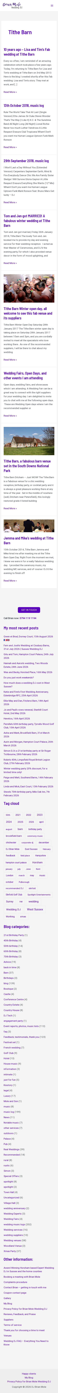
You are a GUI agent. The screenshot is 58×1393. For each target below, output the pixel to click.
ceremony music (35, 836)
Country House (11, 1010)
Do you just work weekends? (19, 677)
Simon (7, 1170)
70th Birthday (11, 956)
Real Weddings (11, 1149)
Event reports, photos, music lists (21, 1026)
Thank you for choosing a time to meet (24, 1330)
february (47, 849)
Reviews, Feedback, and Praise (20, 1314)
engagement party (13, 1020)
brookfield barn (14, 835)
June (28, 869)
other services (11, 1128)
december (44, 842)
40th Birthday (11, 940)
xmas (23, 916)
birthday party (35, 829)
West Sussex (35, 909)
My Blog (8, 1303)
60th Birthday (11, 951)
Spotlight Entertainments (39, 894)
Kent (38, 869)
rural (6, 1160)
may (32, 875)
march (22, 875)
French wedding (12, 1047)
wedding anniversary (14, 1208)
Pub (6, 1144)
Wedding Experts (13, 1213)
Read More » (10, 92)
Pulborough (24, 882)
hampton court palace (16, 862)
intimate (8, 1074)
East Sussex (31, 849)
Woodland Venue (13, 1245)
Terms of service (13, 1325)
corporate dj (27, 842)
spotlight (8, 1181)
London (9, 875)
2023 (40, 814)
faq (5, 1031)
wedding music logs (14, 1224)
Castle (7, 994)
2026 (31, 822)
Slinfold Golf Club (14, 894)
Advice (7, 961)
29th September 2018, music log (26, 160)
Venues (8, 1335)
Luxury (7, 1095)
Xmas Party (10, 1251)
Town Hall (9, 1192)
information (10, 1069)
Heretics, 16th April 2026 (17, 718)
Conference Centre (14, 999)
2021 (18, 815)
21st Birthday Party (14, 935)
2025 (20, 821)
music (42, 875)
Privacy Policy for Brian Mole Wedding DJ (25, 1308)
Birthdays (9, 978)
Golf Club (9, 1053)
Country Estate (11, 1004)
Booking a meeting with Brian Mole (22, 1276)
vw (21, 901)
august (9, 829)
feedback (10, 855)
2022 (28, 815)
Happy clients (29, 1373)
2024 (9, 821)
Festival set (10, 1042)
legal (6, 1090)
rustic (7, 1165)
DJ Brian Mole (12, 849)
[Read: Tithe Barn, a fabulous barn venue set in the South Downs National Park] (29, 440)
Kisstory (8, 1085)
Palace (7, 1138)
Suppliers (8, 1319)
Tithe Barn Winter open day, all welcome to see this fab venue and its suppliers (28, 313)
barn (20, 829)
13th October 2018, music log (24, 105)
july (19, 869)
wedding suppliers (13, 1235)
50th (8, 815)
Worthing (10, 916)
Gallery (7, 1298)
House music (10, 1063)
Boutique (8, 988)
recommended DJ (14, 888)
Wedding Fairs (11, 1219)
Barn (6, 972)
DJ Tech (8, 1015)
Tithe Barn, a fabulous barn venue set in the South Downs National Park (27, 466)
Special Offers (11, 1176)
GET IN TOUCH (29, 610)
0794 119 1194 (28, 618)
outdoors (9, 1133)
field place (25, 855)
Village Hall (9, 1203)
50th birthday (11, 946)
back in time (10, 967)
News (7, 1117)
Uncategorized (11, 1197)
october (9, 882)
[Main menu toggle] (52, 5)
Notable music (11, 1122)
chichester (11, 842)
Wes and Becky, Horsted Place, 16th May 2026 (28, 672)
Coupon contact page (15, 1292)
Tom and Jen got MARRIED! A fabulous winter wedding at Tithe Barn (27, 221)
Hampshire (40, 855)
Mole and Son (11, 1101)
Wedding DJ (13, 909)
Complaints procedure (15, 1282)
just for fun (10, 1079)
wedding (34, 901)
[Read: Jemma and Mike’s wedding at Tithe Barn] (29, 525)
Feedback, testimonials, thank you (21, 1037)
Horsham (37, 862)
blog (6, 983)
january (9, 869)
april (41, 822)
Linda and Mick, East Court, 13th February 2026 (28, 786)
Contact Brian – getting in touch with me (25, 1287)
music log (9, 1111)
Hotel (6, 1058)
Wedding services (13, 1229)
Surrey (9, 901)
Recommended (12, 1154)
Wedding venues (12, 1240)
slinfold (32, 888)
